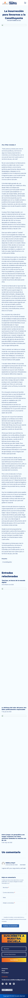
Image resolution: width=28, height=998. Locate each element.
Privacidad (5, 973)
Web (4, 897)
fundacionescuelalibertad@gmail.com (13, 980)
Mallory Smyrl (10, 863)
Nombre (6, 887)
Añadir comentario (9, 903)
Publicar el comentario (10, 926)
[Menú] (25, 3)
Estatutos (5, 969)
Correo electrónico (9, 892)
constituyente (7, 562)
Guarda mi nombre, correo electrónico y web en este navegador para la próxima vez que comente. (14, 919)
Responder (23, 864)
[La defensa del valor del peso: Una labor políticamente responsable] (14, 646)
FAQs (3, 971)
